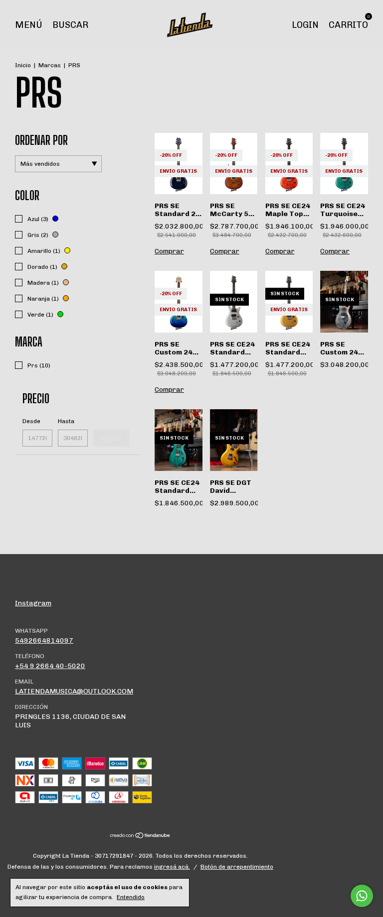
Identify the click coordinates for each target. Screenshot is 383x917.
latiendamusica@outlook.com (74, 691)
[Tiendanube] (140, 836)
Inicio (23, 65)
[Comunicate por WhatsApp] (362, 896)
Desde (31, 421)
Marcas (49, 65)
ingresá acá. (172, 866)
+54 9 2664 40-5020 (50, 666)
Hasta (66, 421)
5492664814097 (44, 640)
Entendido (131, 897)
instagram (33, 603)
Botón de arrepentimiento (236, 866)
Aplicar (111, 438)
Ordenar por (41, 140)
